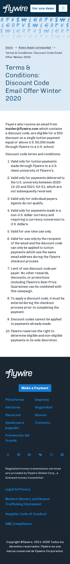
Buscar (41, 415)
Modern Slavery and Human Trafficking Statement (27, 501)
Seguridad (43, 407)
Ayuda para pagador (14, 425)
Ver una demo (43, 8)
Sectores (12, 407)
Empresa (42, 400)
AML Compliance (18, 524)
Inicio (9, 47)
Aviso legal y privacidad (35, 47)
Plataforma (14, 400)
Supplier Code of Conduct (26, 514)
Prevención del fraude (17, 438)
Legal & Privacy (17, 489)
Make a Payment (35, 388)
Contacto (42, 423)
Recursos (13, 415)
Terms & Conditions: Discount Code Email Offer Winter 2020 (33, 55)
